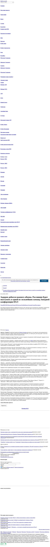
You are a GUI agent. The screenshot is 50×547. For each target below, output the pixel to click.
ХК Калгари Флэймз (20, 305)
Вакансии (19, 531)
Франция (3, 190)
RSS (1, 531)
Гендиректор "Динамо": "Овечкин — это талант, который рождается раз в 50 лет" (19, 527)
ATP (2, 93)
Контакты (24, 531)
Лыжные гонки (4, 80)
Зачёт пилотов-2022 (5, 140)
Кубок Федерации (5, 129)
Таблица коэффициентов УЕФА (8, 212)
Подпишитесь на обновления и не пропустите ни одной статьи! (15, 452)
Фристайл (3, 267)
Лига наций (3, 207)
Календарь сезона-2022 (6, 149)
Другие (2, 271)
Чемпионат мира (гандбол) (7, 76)
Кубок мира (3, 43)
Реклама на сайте (30, 531)
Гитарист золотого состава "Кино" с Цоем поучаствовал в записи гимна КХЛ (18, 517)
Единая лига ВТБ (5, 29)
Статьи (2, 23)
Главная (2, 5)
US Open (3, 115)
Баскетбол (3, 26)
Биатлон (3, 41)
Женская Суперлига (5, 62)
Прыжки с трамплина (6, 254)
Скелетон (3, 263)
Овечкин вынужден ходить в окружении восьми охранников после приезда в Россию (20, 439)
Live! (6, 156)
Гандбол (2, 65)
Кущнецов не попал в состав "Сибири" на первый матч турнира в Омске (17, 520)
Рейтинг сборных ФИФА (6, 203)
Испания (3, 172)
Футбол (2, 156)
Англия (2, 176)
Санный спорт (4, 258)
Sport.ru (7, 329)
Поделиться (3, 405)
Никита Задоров (28, 305)
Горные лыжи (4, 236)
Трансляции (3, 14)
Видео (2, 19)
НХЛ (5, 305)
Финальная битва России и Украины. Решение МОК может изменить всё (17, 434)
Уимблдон (3, 106)
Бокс (2, 52)
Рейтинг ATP (4, 84)
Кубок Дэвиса (4, 124)
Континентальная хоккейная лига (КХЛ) (10, 222)
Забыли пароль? (10, 467)
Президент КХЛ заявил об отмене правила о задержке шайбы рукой (16, 524)
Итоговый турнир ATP (6, 120)
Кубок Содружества (5, 48)
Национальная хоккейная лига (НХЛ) (9, 226)
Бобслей (2, 232)
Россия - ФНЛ (4, 163)
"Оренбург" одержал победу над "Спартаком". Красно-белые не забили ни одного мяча (20, 442)
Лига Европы (4, 198)
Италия (2, 181)
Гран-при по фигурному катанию (8, 134)
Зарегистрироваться (19, 467)
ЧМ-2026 (3, 216)
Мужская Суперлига (5, 58)
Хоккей (2, 219)
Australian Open (4, 111)
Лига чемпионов (4, 194)
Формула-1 (3, 137)
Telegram (14, 531)
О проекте (37, 531)
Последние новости (5, 10)
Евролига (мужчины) (6, 33)
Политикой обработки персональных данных (20, 281)
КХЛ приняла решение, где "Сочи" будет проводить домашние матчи (16, 522)
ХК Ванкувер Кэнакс (11, 305)
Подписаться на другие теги (7, 457)
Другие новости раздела (44, 529)
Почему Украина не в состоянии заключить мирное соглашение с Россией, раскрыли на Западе (22, 446)
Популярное (37, 305)
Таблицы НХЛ (25, 408)
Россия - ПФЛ (4, 167)
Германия (3, 185)
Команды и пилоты (5, 153)
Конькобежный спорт (6, 240)
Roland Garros (4, 102)
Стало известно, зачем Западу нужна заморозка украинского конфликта (16, 449)
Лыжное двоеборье (5, 245)
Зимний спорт (4, 229)
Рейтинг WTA (4, 89)
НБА (2, 37)
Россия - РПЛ (4, 159)
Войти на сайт (4, 1)
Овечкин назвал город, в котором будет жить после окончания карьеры (16, 432)
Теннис (2, 82)
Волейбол (3, 55)
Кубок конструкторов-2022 (7, 144)
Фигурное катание (5, 132)
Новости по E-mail (7, 531)
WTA (2, 98)
